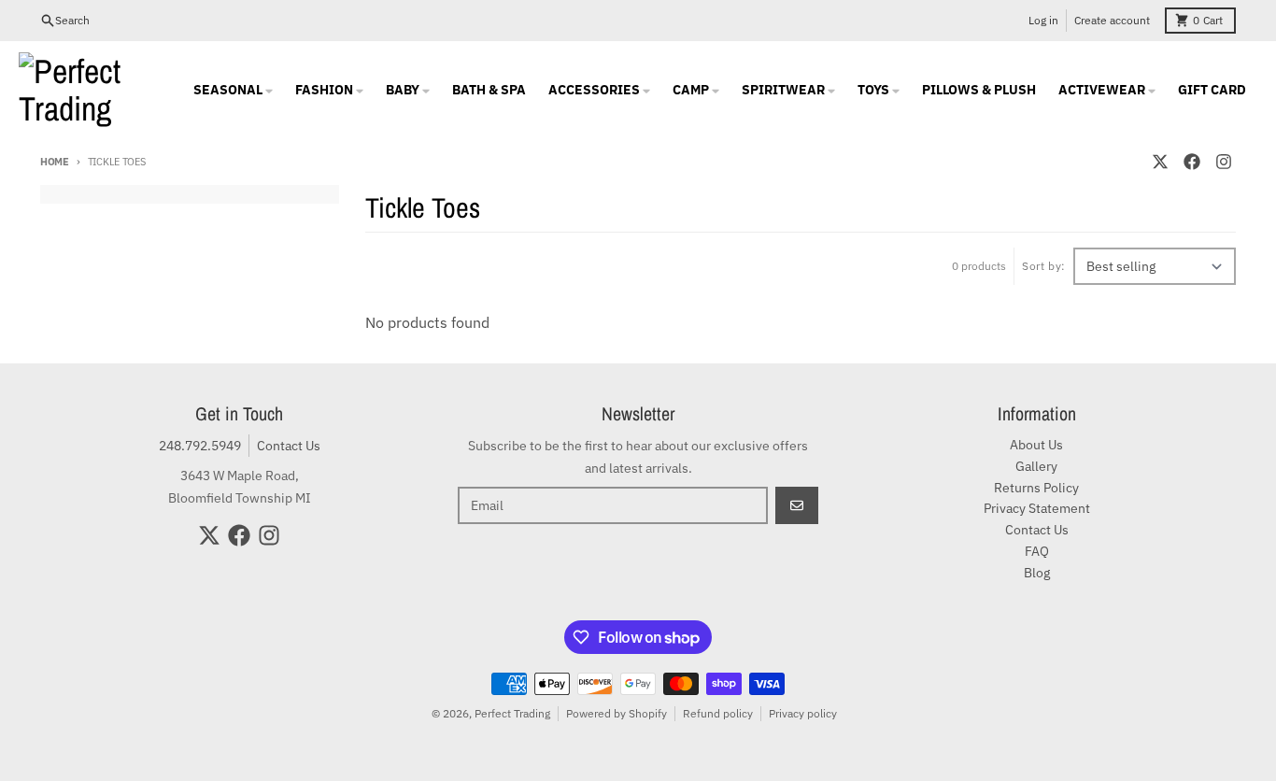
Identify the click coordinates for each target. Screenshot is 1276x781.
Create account (1112, 20)
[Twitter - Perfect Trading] (1160, 161)
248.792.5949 (200, 445)
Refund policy (718, 713)
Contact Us (288, 445)
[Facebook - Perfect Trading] (1192, 161)
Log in (1043, 20)
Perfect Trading (512, 713)
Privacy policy (803, 713)
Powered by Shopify (616, 713)
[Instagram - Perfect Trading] (1224, 161)
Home (54, 161)
